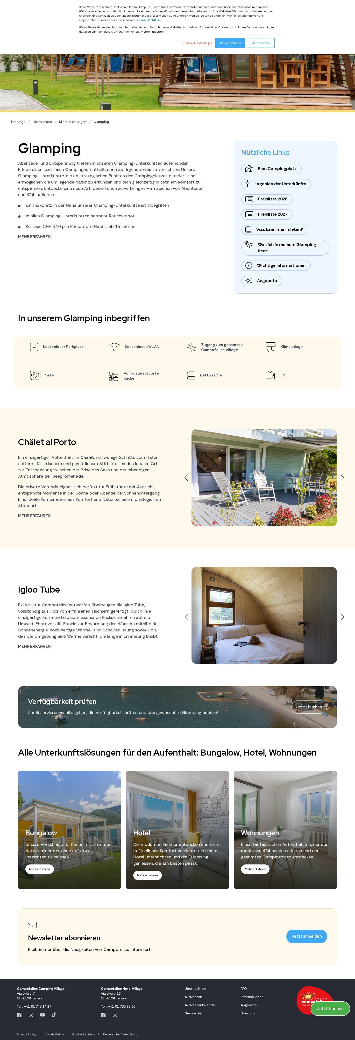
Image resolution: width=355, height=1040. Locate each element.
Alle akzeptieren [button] (230, 43)
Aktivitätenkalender (200, 1005)
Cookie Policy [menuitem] (54, 1034)
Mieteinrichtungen (72, 122)
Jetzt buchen (330, 1009)
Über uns (248, 1013)
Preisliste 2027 (272, 214)
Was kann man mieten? (279, 229)
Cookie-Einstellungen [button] (197, 43)
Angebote (267, 280)
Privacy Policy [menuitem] (26, 1034)
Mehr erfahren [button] (34, 236)
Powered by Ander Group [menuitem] (120, 1034)
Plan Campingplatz (277, 168)
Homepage (17, 122)
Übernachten (42, 122)
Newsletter (194, 1013)
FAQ (244, 988)
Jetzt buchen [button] (309, 706)
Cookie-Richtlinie (149, 20)
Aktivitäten (193, 997)
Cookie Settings (83, 1034)
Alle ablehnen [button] (261, 43)
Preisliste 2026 (272, 199)
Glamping (101, 122)
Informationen (252, 997)
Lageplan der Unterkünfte (280, 184)
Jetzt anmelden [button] (306, 936)
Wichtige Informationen (281, 265)
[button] (186, 477)
